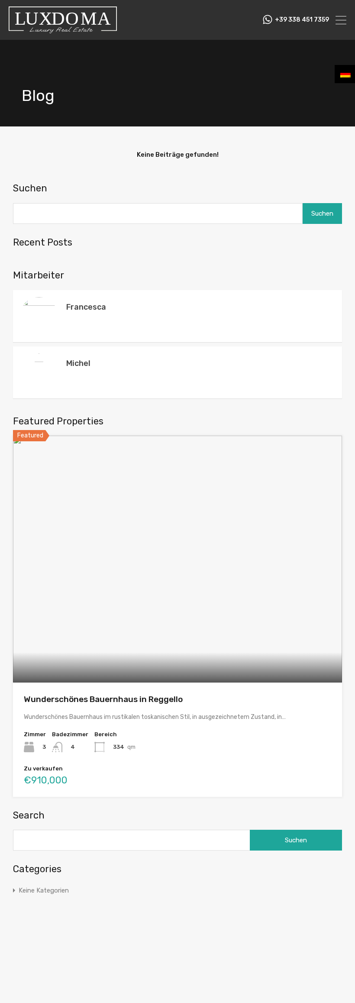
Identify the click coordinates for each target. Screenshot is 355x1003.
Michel (78, 363)
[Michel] (39, 999)
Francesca (86, 307)
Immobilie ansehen (178, 633)
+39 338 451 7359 (302, 19)
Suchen (30, 188)
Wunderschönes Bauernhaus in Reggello (103, 699)
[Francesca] (39, 331)
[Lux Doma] (63, 29)
